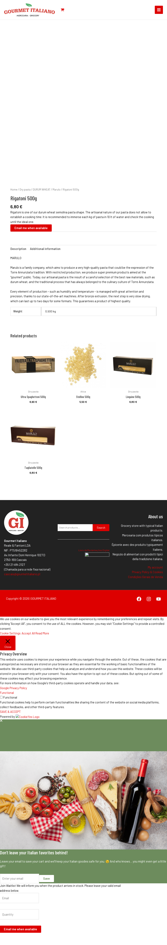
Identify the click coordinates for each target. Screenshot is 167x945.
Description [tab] (18, 249)
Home (13, 189)
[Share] (22, 937)
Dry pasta (25, 189)
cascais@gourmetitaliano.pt (22, 574)
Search (101, 527)
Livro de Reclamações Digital (93, 550)
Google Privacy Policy (13, 688)
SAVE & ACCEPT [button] (10, 711)
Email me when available (31, 228)
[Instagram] (148, 599)
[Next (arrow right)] (13, 943)
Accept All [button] (28, 633)
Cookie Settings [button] (10, 633)
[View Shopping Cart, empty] (64, 10)
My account (155, 567)
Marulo (56, 189)
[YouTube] (158, 599)
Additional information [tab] (45, 249)
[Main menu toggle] (159, 10)
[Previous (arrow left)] (4, 943)
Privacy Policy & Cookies (147, 572)
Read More (42, 633)
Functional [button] (7, 692)
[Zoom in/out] (4, 937)
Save (46, 878)
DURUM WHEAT (41, 189)
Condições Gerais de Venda (145, 577)
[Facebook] (139, 599)
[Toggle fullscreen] (13, 937)
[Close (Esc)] (30, 937)
